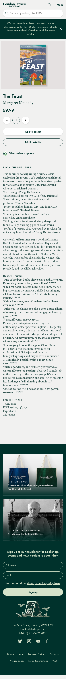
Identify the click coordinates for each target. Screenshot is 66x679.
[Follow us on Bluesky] (20, 641)
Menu (60, 4)
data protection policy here (43, 583)
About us (54, 654)
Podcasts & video (37, 654)
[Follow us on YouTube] (38, 641)
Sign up (33, 592)
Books (10, 654)
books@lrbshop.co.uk (33, 30)
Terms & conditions (38, 660)
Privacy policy (17, 660)
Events (20, 654)
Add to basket (33, 131)
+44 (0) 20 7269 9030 (33, 633)
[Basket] (49, 5)
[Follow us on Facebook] (47, 641)
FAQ (54, 660)
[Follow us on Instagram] (29, 641)
